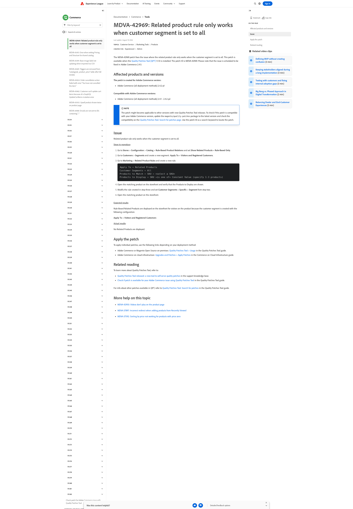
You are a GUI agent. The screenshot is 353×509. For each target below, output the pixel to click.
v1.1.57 (70, 357)
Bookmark (256, 18)
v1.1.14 (70, 120)
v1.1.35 (70, 235)
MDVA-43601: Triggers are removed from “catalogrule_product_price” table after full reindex (85, 72)
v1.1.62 (70, 384)
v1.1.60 (70, 373)
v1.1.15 (70, 125)
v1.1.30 (70, 208)
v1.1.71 (69, 434)
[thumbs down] (200, 505)
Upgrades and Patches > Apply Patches (173, 255)
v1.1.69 (70, 423)
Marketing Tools (142, 44)
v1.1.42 (70, 274)
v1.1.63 (70, 390)
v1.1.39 (70, 257)
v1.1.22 (70, 164)
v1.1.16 (70, 131)
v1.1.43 (70, 279)
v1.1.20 (70, 153)
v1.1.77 (70, 467)
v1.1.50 (70, 318)
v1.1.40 (70, 263)
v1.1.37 (70, 246)
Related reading (256, 45)
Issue (252, 34)
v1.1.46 (70, 296)
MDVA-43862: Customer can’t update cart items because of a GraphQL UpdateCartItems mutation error (85, 94)
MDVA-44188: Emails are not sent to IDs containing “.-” (84, 112)
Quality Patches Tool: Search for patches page (160, 119)
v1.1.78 (70, 472)
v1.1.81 (70, 489)
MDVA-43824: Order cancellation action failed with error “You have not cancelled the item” (84, 83)
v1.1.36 (70, 241)
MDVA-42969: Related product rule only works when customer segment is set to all (85, 43)
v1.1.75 (70, 456)
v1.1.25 (70, 180)
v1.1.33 (70, 224)
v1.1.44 (70, 285)
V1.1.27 (70, 191)
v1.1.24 (70, 175)
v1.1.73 (70, 445)
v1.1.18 (70, 142)
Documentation (121, 16)
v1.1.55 (70, 345)
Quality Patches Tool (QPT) (144, 60)
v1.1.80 (70, 483)
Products (154, 44)
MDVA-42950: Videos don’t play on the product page (140, 304)
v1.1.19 (70, 147)
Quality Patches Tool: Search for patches (180, 288)
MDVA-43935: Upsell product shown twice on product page (85, 104)
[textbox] (82, 25)
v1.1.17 (69, 136)
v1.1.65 (70, 401)
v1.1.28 (70, 197)
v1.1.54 (70, 340)
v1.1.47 (70, 301)
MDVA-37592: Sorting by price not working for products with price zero (148, 316)
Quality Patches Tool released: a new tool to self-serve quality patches (148, 275)
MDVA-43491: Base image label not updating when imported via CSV (82, 62)
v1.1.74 (70, 450)
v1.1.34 (70, 230)
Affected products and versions (261, 28)
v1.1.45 (70, 290)
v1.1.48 (70, 307)
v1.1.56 (70, 351)
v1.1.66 (70, 406)
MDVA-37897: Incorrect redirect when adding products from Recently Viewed (151, 310)
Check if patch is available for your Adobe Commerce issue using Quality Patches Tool (155, 280)
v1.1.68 (70, 417)
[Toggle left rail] (103, 10)
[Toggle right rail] (250, 10)
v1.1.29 (70, 202)
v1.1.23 (70, 169)
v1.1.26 (70, 186)
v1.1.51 (70, 323)
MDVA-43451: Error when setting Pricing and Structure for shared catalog (84, 54)
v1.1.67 (70, 412)
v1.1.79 (70, 478)
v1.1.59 (70, 368)
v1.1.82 (70, 494)
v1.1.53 (70, 334)
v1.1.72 (70, 439)
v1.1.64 (70, 395)
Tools (147, 16)
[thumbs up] (194, 505)
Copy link (268, 18)
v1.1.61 (70, 379)
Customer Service (127, 44)
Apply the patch (256, 39)
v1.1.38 (70, 252)
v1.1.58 (70, 362)
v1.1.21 (70, 158)
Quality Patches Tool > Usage (182, 250)
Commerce (136, 16)
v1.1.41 (70, 268)
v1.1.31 (70, 213)
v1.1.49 (70, 312)
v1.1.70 (70, 428)
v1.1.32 (70, 219)
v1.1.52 (70, 329)
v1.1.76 (70, 461)
